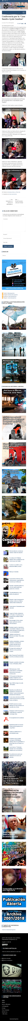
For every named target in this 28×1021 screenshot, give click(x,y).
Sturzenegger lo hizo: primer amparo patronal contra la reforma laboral (16, 622)
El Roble (3, 1008)
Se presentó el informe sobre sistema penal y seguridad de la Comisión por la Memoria (16, 580)
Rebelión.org (4, 1012)
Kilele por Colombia (13, 571)
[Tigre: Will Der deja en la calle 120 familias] (6, 684)
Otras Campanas (5, 1010)
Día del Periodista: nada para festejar (19, 201)
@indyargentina (11, 293)
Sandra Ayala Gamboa (13, 194)
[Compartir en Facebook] (17, 23)
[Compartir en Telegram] (25, 23)
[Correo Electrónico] (22, 23)
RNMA (3, 1000)
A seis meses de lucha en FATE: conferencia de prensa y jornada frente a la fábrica (16, 698)
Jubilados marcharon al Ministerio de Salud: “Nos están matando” (16, 636)
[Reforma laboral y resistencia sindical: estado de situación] (6, 552)
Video (19, 192)
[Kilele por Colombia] (6, 573)
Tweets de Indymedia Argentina (8, 929)
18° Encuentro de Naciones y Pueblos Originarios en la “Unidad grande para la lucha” (16, 678)
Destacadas (10, 192)
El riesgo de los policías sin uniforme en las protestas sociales (15, 650)
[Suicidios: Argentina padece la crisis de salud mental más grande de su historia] (6, 587)
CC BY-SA (9, 942)
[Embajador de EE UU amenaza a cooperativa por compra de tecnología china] (6, 712)
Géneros (13, 192)
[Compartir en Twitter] (19, 23)
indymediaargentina (12, 296)
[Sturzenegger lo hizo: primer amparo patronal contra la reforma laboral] (6, 622)
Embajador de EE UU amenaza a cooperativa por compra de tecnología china (16, 712)
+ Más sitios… (5, 1013)
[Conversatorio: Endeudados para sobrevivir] (6, 608)
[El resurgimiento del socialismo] (6, 719)
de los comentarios (7, 960)
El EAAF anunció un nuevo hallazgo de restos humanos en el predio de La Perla (16, 705)
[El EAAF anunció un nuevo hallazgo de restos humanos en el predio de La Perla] (6, 705)
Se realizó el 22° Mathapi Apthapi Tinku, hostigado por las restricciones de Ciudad (16, 559)
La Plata (16, 192)
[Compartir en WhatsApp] (23, 23)
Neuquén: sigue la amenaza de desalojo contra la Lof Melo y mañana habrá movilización (16, 601)
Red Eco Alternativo (6, 1004)
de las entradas (6, 958)
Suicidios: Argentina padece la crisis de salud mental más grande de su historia (16, 587)
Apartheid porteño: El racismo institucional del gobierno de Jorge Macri (16, 726)
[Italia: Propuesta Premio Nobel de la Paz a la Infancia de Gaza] (6, 656)
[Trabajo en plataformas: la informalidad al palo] (6, 733)
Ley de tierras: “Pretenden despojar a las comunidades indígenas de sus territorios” (15, 749)
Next (24, 83)
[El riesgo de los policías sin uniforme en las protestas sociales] (6, 650)
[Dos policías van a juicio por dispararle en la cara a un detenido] (6, 755)
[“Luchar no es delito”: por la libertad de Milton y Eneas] (6, 566)
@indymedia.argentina (13, 294)
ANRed (3, 1002)
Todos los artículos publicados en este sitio (11, 951)
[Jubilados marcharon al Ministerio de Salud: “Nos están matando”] (6, 636)
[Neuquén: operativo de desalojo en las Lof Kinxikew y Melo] (6, 663)
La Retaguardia (5, 1006)
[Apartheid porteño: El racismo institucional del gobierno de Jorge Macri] (6, 726)
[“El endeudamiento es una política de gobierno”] (6, 594)
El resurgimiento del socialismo (16, 717)
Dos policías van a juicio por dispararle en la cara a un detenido (15, 756)
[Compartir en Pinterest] (20, 23)
